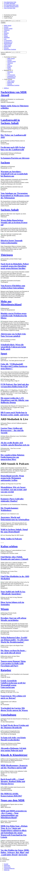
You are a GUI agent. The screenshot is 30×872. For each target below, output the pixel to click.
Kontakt (6, 864)
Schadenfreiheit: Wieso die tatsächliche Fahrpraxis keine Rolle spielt (13, 347)
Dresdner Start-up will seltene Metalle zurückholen (13, 619)
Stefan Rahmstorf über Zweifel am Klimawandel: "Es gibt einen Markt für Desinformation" (15, 639)
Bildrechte (6, 870)
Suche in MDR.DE (6, 21)
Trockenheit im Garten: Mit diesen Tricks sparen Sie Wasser (14, 709)
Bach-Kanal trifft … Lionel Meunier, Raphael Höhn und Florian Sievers (13, 781)
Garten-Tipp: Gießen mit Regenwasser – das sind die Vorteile (12, 430)
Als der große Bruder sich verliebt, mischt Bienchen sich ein (15, 444)
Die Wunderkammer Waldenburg (9, 509)
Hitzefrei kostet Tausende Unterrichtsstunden (11, 241)
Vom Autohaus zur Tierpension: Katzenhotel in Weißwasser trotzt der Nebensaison (15, 195)
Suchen (3, 22)
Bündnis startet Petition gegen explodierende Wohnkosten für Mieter (14, 315)
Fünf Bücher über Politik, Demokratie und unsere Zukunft (14, 558)
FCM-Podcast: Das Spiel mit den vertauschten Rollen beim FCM (15, 385)
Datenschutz (7, 867)
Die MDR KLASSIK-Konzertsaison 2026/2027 (11, 795)
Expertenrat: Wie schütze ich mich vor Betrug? (13, 697)
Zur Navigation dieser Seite (11, 5)
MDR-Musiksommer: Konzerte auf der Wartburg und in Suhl (14, 766)
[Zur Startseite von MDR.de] (4, 12)
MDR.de (6, 88)
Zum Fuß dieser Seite (9, 8)
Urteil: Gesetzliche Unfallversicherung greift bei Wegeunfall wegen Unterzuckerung (13, 684)
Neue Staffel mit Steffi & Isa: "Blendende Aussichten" (13, 593)
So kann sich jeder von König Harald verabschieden (13, 738)
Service (4, 861)
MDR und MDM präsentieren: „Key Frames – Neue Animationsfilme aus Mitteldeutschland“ (14, 814)
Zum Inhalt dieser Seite (10, 2)
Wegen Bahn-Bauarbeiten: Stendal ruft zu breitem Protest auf (14, 222)
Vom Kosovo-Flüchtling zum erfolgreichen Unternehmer (13, 287)
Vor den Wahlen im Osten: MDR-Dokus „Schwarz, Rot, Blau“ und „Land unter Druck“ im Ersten (15, 852)
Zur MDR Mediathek (9, 3)
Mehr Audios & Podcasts (11, 539)
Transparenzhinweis (9, 868)
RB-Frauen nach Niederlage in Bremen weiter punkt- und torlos (15, 413)
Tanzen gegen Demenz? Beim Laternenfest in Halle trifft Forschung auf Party (13, 663)
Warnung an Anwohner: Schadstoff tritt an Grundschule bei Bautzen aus (14, 173)
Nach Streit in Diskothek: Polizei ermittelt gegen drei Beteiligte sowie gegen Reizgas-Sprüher (15, 266)
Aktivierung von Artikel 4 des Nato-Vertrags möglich (13, 335)
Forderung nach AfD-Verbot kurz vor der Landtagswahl (13, 148)
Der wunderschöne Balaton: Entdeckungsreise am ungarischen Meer (12, 457)
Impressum (7, 865)
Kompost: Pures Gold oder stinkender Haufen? (12, 500)
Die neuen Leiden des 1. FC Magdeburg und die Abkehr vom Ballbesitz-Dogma (15, 400)
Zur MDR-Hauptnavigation (11, 6)
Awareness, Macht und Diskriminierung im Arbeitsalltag (15, 518)
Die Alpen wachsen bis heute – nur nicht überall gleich (13, 651)
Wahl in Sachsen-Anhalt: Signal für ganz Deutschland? (14, 530)
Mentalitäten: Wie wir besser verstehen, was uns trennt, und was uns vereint (14, 489)
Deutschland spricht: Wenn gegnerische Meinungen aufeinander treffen (12, 478)
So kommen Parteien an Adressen (15, 158)
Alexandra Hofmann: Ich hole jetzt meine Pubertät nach (13, 749)
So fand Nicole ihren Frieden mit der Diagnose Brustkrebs (15, 726)
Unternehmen (5, 859)
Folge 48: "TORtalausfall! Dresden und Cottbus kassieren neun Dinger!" (14, 366)
